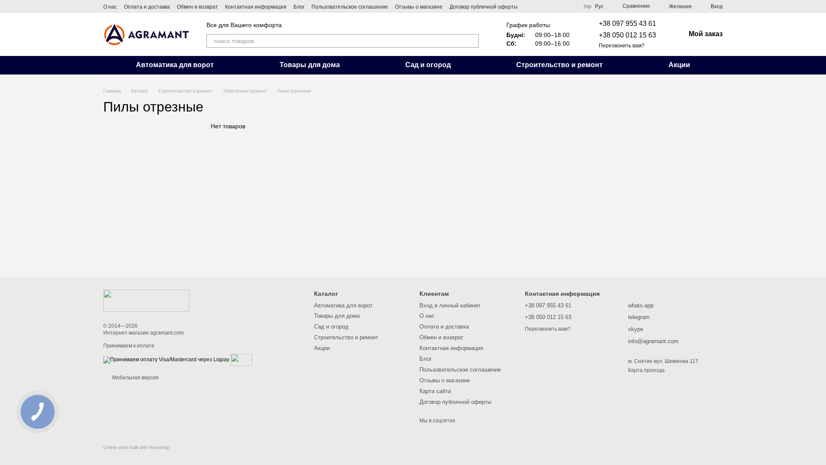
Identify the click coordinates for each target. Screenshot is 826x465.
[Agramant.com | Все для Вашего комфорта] (146, 301)
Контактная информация (256, 7)
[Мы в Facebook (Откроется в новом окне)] (529, 6)
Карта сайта (435, 391)
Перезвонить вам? (621, 46)
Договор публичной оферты (484, 7)
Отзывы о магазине (419, 7)
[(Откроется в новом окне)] (241, 359)
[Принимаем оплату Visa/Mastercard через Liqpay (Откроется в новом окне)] (166, 359)
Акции (679, 64)
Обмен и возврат (197, 7)
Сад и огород (428, 64)
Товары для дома (310, 64)
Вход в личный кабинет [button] (450, 305)
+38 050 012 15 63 (627, 35)
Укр (587, 6)
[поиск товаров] (472, 41)
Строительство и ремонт (559, 64)
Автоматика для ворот (175, 64)
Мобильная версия (135, 378)
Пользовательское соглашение (349, 7)
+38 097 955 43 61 (627, 23)
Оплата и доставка (147, 7)
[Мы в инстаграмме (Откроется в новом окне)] (539, 6)
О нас (110, 7)
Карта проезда (646, 370)
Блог (299, 7)
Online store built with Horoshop (136, 447)
